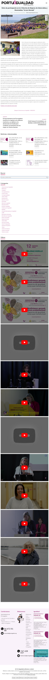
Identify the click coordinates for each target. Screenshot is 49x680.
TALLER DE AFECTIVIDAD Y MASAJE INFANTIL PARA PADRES (41, 162)
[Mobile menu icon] (46, 3)
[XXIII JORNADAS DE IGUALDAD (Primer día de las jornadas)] (24, 310)
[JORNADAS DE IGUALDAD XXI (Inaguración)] (24, 467)
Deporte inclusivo (5, 199)
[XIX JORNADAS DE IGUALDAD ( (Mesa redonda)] (24, 584)
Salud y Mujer (4, 220)
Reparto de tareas (5, 219)
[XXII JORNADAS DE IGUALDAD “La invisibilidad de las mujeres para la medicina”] (24, 342)
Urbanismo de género (6, 225)
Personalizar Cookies (32, 677)
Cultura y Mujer (5, 196)
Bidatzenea (4, 188)
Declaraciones (5, 198)
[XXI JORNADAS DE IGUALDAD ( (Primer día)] (24, 435)
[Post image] (4, 140)
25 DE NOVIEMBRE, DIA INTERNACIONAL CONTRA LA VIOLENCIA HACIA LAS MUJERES (15, 153)
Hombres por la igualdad (6, 207)
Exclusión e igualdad (6, 206)
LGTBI (3, 212)
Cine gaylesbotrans (5, 191)
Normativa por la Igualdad (7, 215)
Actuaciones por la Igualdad (7, 15)
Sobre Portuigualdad (6, 223)
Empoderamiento (5, 204)
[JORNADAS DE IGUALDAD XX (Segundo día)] (24, 495)
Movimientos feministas (6, 214)
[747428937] (26, 652)
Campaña (4, 190)
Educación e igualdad (6, 203)
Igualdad (3, 209)
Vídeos (3, 227)
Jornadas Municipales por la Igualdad (9, 211)
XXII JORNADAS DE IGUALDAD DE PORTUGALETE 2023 (40, 152)
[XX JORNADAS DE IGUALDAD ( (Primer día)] (24, 523)
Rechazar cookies (23, 677)
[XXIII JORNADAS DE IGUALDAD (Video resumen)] (24, 282)
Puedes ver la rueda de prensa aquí (9, 105)
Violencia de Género (6, 228)
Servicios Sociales (5, 222)
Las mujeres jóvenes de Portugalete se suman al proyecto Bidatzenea (14, 162)
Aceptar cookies (15, 677)
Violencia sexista (5, 231)
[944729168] (9, 630)
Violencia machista (5, 230)
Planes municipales (5, 217)
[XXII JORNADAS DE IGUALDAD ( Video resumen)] (24, 402)
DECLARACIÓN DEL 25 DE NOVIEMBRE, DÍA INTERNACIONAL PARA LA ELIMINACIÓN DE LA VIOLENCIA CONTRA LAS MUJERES (15, 142)
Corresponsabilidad (6, 195)
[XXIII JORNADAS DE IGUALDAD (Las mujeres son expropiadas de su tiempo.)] (24, 254)
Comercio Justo (5, 193)
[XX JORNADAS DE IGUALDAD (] (24, 551)
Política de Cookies (31, 674)
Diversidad (4, 201)
